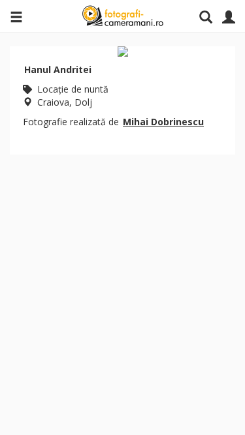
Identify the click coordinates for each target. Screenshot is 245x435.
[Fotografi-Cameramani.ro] (123, 16)
